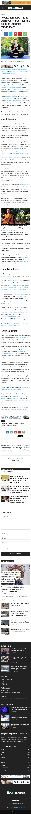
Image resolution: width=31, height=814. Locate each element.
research (10, 98)
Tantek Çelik (4, 691)
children (25, 91)
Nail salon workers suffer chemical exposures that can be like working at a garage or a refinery (8, 448)
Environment (4, 768)
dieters (27, 89)
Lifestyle (3, 760)
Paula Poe (4, 696)
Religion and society (13, 423)
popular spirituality (6, 80)
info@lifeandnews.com (18, 807)
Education (3, 770)
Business (3, 480)
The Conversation (23, 407)
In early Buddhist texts (7, 169)
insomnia (14, 91)
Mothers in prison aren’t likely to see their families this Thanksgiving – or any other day (23, 448)
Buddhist (8, 421)
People (3, 762)
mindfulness (4, 340)
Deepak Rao (4, 230)
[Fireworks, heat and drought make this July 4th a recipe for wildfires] (5, 623)
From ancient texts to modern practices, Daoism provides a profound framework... (12, 589)
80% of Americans (22, 296)
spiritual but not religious (19, 289)
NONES (26, 421)
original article (5, 412)
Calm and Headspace (13, 280)
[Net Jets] (15, 783)
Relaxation (4, 423)
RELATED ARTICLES (7, 469)
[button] (28, 7)
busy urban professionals (16, 89)
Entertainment (4, 584)
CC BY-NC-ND (13, 230)
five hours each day (19, 294)
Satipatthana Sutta (24, 184)
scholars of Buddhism (11, 96)
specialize (23, 96)
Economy (3, 765)
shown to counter (16, 133)
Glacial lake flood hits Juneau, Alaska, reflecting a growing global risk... (19, 668)
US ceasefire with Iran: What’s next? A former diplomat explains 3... (20, 658)
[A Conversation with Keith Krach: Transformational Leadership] (5, 726)
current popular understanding (11, 157)
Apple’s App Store (13, 100)
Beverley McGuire (15, 71)
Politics (3, 752)
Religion (3, 14)
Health (2, 749)
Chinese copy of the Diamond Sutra (11, 316)
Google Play (24, 100)
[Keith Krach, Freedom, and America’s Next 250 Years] (5, 651)
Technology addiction (12, 425)
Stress (3, 425)
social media (4, 98)
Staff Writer (5, 30)
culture (2, 501)
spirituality (22, 423)
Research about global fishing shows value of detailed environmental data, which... (19, 613)
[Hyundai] (15, 778)
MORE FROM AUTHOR (8, 471)
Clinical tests (21, 146)
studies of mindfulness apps (20, 153)
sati (23, 160)
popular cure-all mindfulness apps (11, 87)
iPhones (14, 421)
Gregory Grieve (5, 69)
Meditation (20, 421)
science (3, 757)
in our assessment (21, 337)
